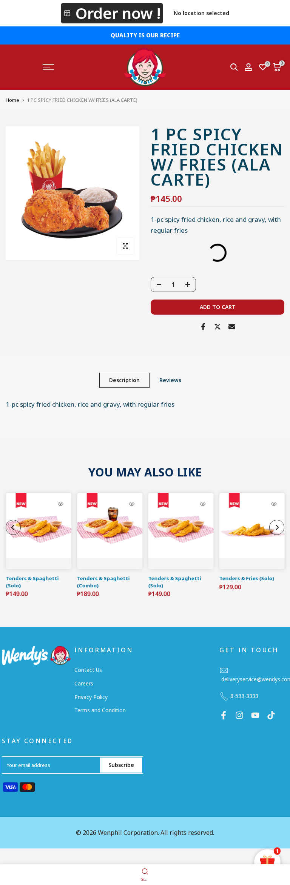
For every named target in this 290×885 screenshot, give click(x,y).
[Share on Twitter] (217, 326)
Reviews (170, 379)
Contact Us (88, 669)
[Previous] (13, 527)
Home (12, 100)
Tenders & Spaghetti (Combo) (103, 582)
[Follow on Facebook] (223, 715)
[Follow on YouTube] (255, 715)
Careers (83, 683)
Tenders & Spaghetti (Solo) (32, 582)
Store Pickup (112, 13)
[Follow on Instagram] (239, 715)
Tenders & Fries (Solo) (246, 578)
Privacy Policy (91, 697)
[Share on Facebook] (203, 326)
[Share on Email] (231, 326)
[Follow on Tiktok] (271, 715)
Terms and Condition (100, 710)
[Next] (276, 527)
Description (124, 379)
